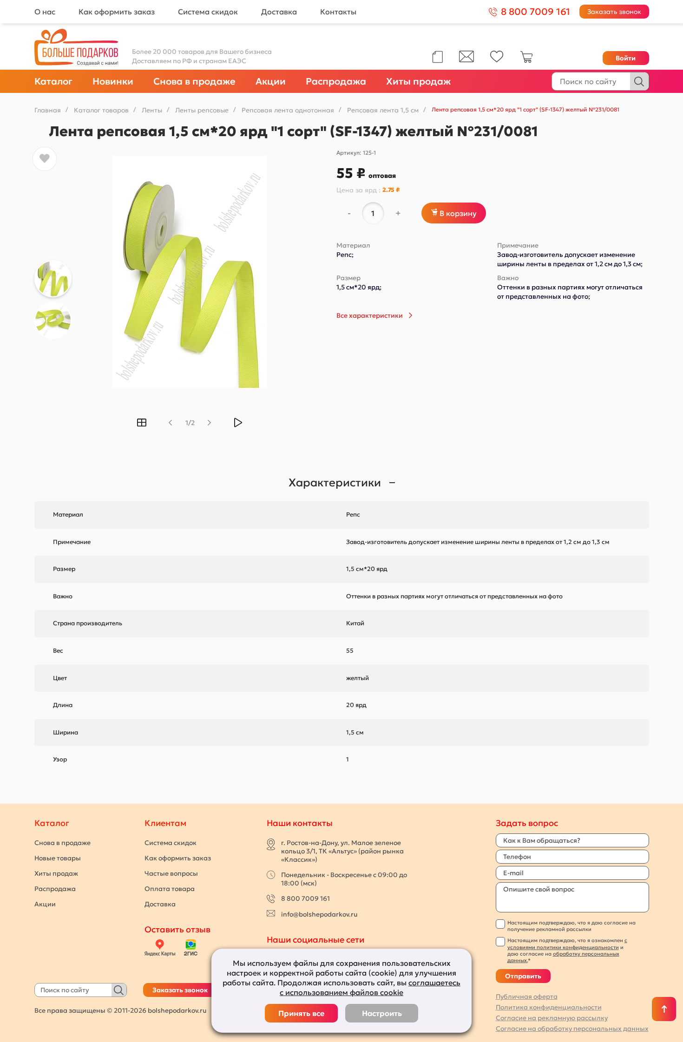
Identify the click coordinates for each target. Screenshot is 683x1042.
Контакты (338, 11)
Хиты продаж (418, 81)
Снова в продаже (194, 81)
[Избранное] (497, 60)
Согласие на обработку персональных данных (572, 1028)
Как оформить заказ (117, 11)
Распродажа (336, 81)
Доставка (279, 11)
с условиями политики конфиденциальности (567, 943)
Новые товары (57, 858)
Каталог (53, 81)
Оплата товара (169, 889)
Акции (271, 81)
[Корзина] (526, 61)
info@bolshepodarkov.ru (319, 914)
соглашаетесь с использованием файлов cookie (370, 987)
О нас (44, 11)
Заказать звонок (614, 11)
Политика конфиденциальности (549, 1007)
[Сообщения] (466, 60)
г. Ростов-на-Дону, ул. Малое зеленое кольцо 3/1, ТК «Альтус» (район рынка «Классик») (342, 851)
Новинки (112, 81)
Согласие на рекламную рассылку (552, 1018)
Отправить (523, 976)
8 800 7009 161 (305, 898)
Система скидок (208, 11)
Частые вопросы (171, 873)
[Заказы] (437, 57)
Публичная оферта (527, 996)
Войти (626, 58)
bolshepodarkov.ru (177, 1010)
